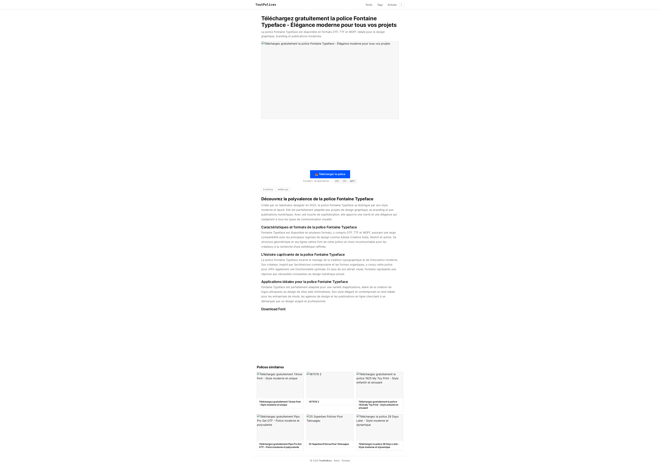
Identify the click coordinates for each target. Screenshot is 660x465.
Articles (392, 4)
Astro (337, 460)
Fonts (369, 4)
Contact (346, 460)
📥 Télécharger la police (330, 174)
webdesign (283, 189)
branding (268, 189)
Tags (380, 4)
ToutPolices (265, 4)
